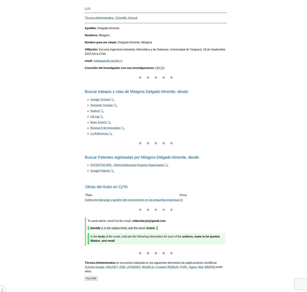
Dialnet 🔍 (97, 110)
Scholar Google (94, 267)
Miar (200, 267)
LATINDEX (133, 267)
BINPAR (210, 267)
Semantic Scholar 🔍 (103, 105)
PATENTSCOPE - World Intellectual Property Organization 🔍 (129, 165)
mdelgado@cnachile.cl (107, 60)
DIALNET (112, 267)
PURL (184, 267)
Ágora (193, 267)
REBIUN (172, 267)
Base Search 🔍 (100, 122)
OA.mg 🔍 (96, 116)
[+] (181, 199)
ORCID (160, 67)
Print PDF (91, 278)
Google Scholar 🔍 (102, 99)
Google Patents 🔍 (102, 170)
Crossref (160, 267)
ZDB (122, 267)
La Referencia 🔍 (101, 133)
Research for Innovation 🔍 (107, 127)
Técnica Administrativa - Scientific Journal (111, 17)
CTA (87, 8)
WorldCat (148, 267)
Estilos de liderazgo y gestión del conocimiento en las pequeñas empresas (132, 199)
